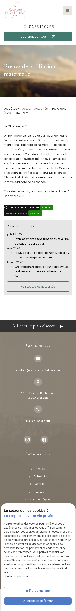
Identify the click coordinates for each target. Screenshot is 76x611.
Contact (40, 484)
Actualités (41, 108)
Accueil (27, 108)
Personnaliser (39, 591)
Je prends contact (34, 37)
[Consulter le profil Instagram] (28, 440)
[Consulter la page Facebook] (45, 440)
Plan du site (40, 492)
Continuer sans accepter (19, 576)
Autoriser (46, 207)
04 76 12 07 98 (41, 26)
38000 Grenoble (38, 395)
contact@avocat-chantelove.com (38, 370)
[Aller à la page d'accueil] (15, 10)
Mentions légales (39, 499)
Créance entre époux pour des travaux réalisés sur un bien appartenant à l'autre (41, 271)
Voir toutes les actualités (38, 286)
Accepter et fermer (39, 601)
